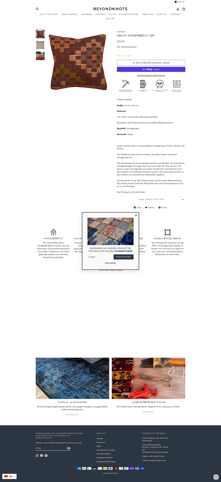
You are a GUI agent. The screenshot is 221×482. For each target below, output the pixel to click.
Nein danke (110, 262)
